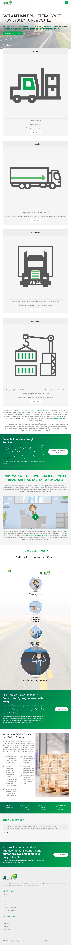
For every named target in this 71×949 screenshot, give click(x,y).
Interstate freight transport (12, 446)
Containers (7, 924)
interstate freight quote (59, 418)
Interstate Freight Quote (10, 908)
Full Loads (6, 927)
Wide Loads (7, 931)
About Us (6, 899)
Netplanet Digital (44, 942)
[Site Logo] (7, 2)
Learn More (35, 132)
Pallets (6, 921)
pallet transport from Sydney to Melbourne (31, 410)
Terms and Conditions (10, 912)
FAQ (5, 902)
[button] (66, 2)
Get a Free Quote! (61, 856)
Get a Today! (12, 33)
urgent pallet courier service (12, 458)
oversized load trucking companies (36, 535)
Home (5, 896)
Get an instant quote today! (58, 452)
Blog (5, 905)
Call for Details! (61, 709)
